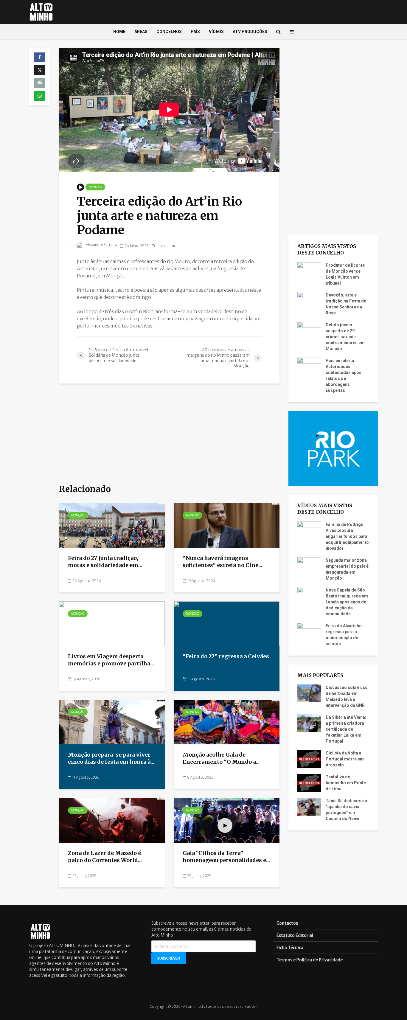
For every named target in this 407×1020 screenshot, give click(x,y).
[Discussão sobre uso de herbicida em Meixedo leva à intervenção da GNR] (309, 693)
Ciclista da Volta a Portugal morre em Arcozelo (345, 759)
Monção (95, 187)
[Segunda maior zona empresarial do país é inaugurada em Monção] (309, 565)
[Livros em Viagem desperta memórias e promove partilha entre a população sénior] (112, 623)
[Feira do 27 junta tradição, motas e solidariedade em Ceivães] (112, 525)
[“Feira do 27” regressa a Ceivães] (226, 623)
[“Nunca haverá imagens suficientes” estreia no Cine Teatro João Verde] (226, 525)
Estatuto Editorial (294, 935)
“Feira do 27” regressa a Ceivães (226, 656)
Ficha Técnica (289, 947)
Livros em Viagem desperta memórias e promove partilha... (111, 660)
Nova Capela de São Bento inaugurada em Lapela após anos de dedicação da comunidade (347, 602)
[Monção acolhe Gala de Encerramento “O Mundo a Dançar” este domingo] (226, 721)
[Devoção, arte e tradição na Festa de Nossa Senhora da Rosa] (309, 300)
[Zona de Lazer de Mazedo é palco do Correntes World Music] (112, 820)
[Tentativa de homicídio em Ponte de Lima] (309, 782)
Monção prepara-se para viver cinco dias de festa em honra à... (111, 758)
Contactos (287, 923)
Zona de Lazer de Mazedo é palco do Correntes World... (105, 857)
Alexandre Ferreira (101, 244)
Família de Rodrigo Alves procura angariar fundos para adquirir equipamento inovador (347, 536)
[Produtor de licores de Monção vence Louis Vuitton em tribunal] (309, 270)
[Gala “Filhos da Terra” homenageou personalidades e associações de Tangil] (226, 820)
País (195, 31)
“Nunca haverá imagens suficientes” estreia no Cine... (222, 562)
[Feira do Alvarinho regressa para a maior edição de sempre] (309, 631)
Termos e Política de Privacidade (309, 959)
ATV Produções (250, 31)
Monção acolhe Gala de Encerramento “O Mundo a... (221, 758)
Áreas (140, 31)
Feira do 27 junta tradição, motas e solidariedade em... (105, 562)
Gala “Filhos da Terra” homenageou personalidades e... (226, 857)
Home (119, 31)
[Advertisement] (169, 434)
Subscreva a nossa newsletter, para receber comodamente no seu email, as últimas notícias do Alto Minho (201, 929)
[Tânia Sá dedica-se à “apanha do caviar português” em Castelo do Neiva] (309, 806)
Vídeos (216, 31)
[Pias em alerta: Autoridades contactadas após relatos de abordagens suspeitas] (309, 366)
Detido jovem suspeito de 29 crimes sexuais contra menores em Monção (345, 336)
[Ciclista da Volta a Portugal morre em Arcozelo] (309, 758)
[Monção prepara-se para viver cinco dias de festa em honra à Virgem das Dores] (112, 721)
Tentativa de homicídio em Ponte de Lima (346, 782)
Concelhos (169, 31)
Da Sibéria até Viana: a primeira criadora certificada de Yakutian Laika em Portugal (346, 729)
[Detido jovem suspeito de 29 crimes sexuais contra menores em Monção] (309, 330)
